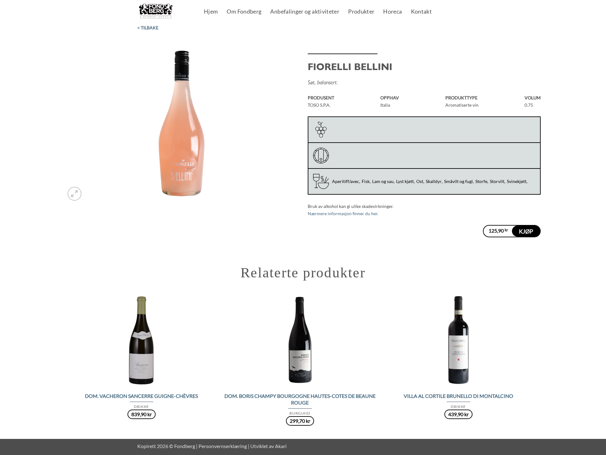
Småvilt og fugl (458, 181)
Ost (419, 181)
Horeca (392, 12)
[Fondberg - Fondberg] (164, 11)
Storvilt (497, 181)
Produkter (361, 12)
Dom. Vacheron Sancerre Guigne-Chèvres (141, 396)
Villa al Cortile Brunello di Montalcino (458, 396)
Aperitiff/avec (345, 181)
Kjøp (526, 231)
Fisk (366, 181)
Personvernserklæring (223, 446)
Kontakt (421, 12)
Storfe (481, 181)
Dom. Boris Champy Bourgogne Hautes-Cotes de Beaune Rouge (300, 399)
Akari (281, 446)
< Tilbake (147, 27)
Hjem (211, 12)
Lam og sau (383, 181)
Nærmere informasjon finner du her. (343, 213)
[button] (74, 194)
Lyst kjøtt (405, 181)
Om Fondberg (244, 12)
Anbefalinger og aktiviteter (304, 12)
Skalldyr (434, 181)
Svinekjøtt (516, 181)
